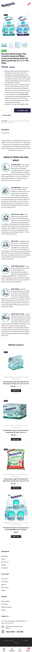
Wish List (3, 584)
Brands (3, 559)
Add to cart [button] (16, 390)
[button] (27, 16)
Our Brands (4, 604)
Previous (29, 46)
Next (29, 43)
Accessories (4, 568)
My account (4, 578)
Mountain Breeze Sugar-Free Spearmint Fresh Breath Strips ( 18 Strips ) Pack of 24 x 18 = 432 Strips (16, 383)
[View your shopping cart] (28, 4)
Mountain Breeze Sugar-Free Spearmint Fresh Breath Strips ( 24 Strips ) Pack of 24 (16, 431)
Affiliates (3, 610)
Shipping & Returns (6, 607)
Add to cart (24, 110)
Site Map (3, 565)
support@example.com (7, 623)
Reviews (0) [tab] (5, 133)
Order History (5, 581)
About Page (4, 556)
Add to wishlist (7, 115)
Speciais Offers (5, 601)
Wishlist (3, 590)
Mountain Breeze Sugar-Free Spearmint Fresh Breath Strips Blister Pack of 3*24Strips (16, 528)
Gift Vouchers (5, 562)
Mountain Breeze (10, 122)
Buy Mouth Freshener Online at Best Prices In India (16, 377)
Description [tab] (5, 130)
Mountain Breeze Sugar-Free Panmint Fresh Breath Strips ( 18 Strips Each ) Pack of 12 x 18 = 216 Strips (16, 480)
